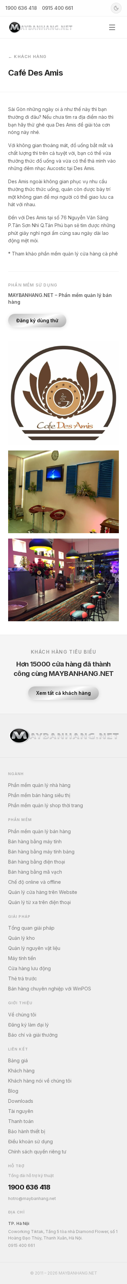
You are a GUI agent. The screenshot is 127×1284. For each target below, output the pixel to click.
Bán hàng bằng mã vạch (35, 872)
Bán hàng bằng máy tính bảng (41, 851)
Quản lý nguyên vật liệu (34, 948)
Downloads (20, 1101)
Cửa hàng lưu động (29, 968)
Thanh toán (21, 1121)
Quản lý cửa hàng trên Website (42, 892)
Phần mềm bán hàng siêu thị (39, 795)
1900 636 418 (21, 8)
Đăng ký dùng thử (37, 320)
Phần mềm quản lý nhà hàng (39, 785)
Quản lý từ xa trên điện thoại (39, 902)
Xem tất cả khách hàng (63, 693)
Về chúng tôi (22, 1014)
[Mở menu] (112, 27)
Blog (13, 1091)
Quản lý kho (21, 938)
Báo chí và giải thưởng (33, 1035)
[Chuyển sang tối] (116, 8)
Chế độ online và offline (34, 882)
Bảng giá (18, 1060)
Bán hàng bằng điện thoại (36, 862)
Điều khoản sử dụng (30, 1141)
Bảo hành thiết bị (26, 1131)
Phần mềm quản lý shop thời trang (45, 805)
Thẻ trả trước (22, 978)
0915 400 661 (57, 8)
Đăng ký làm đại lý (28, 1025)
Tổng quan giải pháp (31, 928)
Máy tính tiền (22, 958)
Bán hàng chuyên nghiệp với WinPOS (49, 988)
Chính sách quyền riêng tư (37, 1151)
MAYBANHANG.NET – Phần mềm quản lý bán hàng (60, 298)
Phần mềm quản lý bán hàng (39, 831)
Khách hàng (21, 1070)
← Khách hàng (27, 56)
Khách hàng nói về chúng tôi (39, 1081)
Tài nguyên (20, 1111)
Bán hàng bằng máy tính (35, 841)
